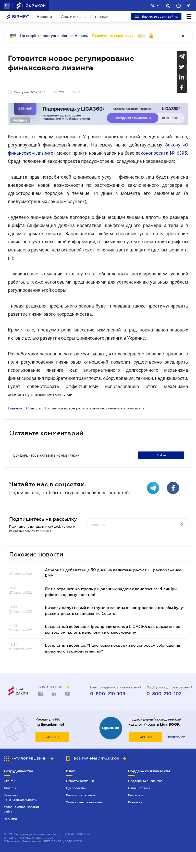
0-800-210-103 (107, 693)
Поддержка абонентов (145, 781)
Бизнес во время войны (159, 16)
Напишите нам (139, 788)
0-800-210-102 (163, 693)
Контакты (135, 802)
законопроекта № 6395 (161, 153)
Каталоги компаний (80, 795)
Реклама (10, 818)
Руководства (76, 788)
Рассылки (135, 795)
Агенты (9, 781)
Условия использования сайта (22, 809)
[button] (7, 6)
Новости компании (80, 781)
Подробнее (176, 737)
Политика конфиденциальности (20, 797)
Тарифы (52, 737)
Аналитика (71, 17)
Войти (161, 455)
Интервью (99, 17)
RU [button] (152, 6)
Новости (44, 17)
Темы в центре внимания (85, 802)
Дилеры (10, 788)
